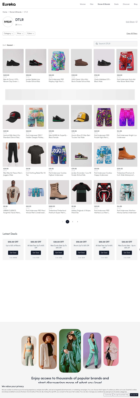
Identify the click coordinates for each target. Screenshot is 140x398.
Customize (108, 394)
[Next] (139, 249)
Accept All (134, 394)
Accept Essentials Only (121, 394)
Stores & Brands (15, 12)
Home (5, 12)
